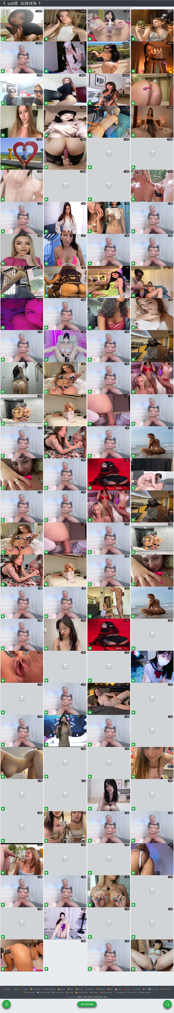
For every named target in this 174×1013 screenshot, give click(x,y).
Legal (105, 997)
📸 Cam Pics (131, 992)
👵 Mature (61, 989)
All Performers (98, 997)
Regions (79, 997)
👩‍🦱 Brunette (89, 989)
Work (85, 997)
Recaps (90, 997)
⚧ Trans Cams (29, 992)
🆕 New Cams (153, 989)
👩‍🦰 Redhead (100, 989)
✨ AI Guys (94, 992)
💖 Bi (144, 989)
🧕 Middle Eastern (49, 989)
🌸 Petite (118, 989)
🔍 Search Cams (144, 992)
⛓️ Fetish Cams (57, 992)
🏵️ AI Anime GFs (81, 992)
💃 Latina (24, 989)
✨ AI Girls (69, 992)
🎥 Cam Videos (119, 992)
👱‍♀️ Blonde (79, 989)
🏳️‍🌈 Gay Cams (166, 989)
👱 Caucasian (35, 989)
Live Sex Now (87, 1004)
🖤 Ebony (15, 989)
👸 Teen (70, 989)
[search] (167, 1004)
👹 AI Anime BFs (106, 992)
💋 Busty (127, 989)
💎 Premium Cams (43, 992)
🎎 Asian (7, 989)
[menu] (6, 1004)
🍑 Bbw (110, 989)
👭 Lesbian (136, 989)
